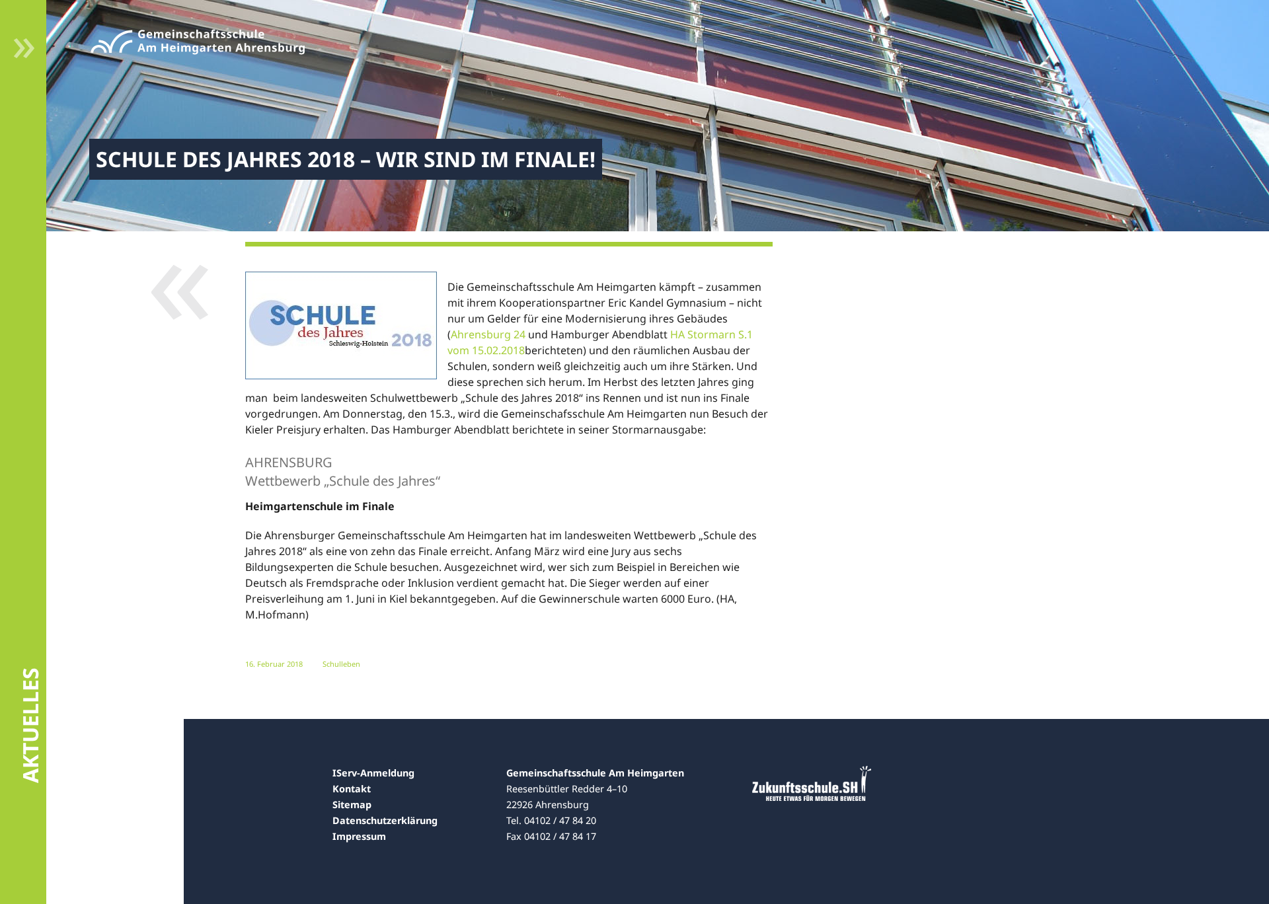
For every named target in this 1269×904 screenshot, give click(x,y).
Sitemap (351, 804)
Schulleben (341, 664)
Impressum (359, 836)
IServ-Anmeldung (373, 773)
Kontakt (351, 788)
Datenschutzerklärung (385, 820)
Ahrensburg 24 (489, 334)
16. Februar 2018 (274, 664)
